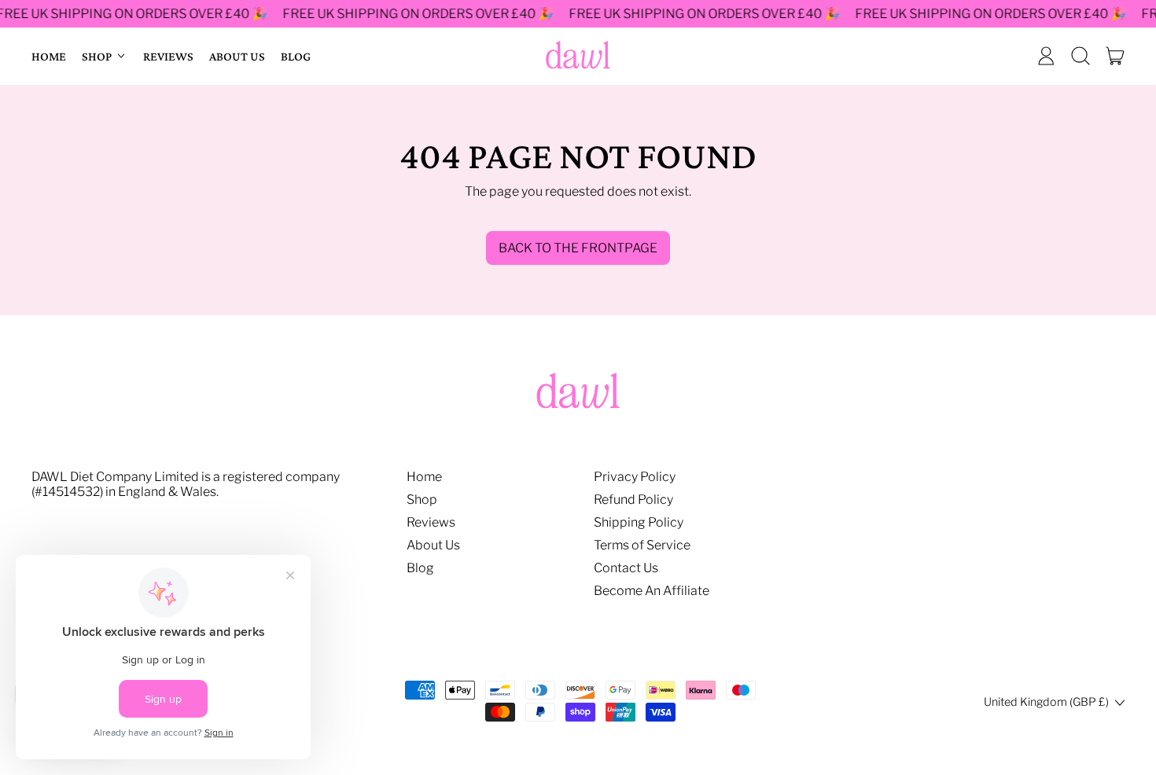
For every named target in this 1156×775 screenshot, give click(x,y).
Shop (422, 499)
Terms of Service (642, 545)
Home (48, 56)
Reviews (168, 56)
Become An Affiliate (651, 590)
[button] (1080, 55)
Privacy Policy (635, 476)
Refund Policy (633, 499)
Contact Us (626, 567)
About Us (237, 56)
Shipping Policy (638, 522)
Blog (296, 56)
